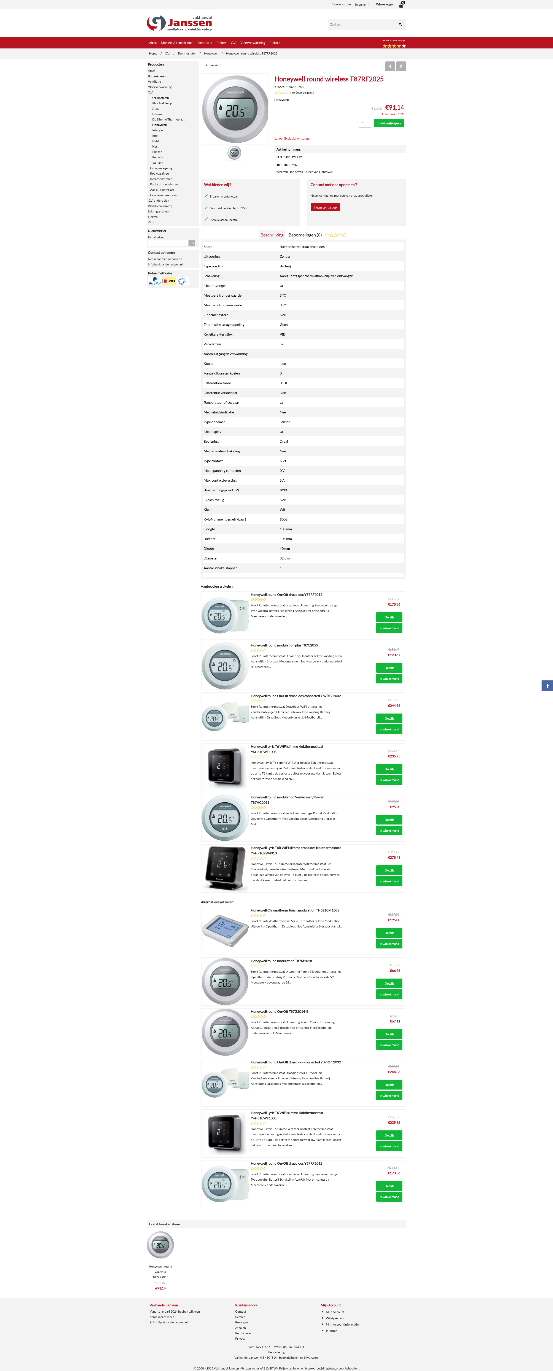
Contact (240, 1311)
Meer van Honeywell (289, 172)
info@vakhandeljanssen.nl (170, 1322)
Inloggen (361, 4)
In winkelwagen (389, 123)
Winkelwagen (385, 4)
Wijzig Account (336, 1318)
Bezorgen (241, 1322)
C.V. (233, 43)
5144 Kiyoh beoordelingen (393, 40)
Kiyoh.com (311, 1357)
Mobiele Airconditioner (177, 43)
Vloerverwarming (252, 43)
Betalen (240, 1317)
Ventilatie (205, 43)
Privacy (240, 1338)
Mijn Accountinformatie (342, 1324)
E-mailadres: (156, 237)
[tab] (272, 235)
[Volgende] (401, 66)
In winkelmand (389, 628)
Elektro (275, 43)
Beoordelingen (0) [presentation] (306, 234)
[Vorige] (390, 66)
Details (389, 617)
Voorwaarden (341, 4)
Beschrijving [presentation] (272, 234)
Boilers (221, 43)
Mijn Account (335, 1312)
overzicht (214, 65)
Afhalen (240, 1327)
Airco (153, 43)
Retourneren (243, 1333)
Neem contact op (325, 207)
